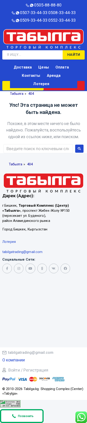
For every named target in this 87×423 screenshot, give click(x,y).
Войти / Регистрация (28, 370)
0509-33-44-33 (33, 20)
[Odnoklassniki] (42, 268)
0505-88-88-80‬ (47, 5)
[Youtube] (30, 268)
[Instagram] (18, 268)
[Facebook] (65, 268)
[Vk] (53, 268)
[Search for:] (38, 148)
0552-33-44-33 (62, 20)
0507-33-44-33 (33, 12)
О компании (13, 359)
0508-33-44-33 (62, 12)
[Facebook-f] (7, 268)
